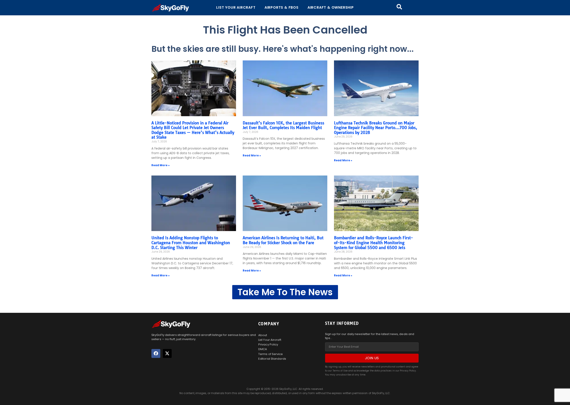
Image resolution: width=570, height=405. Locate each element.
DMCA (262, 349)
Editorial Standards (272, 359)
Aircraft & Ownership (330, 7)
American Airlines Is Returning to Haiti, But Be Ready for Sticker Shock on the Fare (283, 240)
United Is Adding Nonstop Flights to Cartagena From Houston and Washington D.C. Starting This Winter (190, 242)
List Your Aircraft (235, 7)
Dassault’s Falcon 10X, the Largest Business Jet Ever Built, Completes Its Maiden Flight (283, 125)
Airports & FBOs (282, 7)
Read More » (160, 165)
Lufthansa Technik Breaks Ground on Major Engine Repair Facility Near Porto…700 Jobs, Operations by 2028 (375, 127)
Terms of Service (270, 354)
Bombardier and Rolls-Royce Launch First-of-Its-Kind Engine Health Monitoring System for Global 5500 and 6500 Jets (373, 242)
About (262, 335)
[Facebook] (155, 353)
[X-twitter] (167, 353)
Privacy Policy (268, 344)
